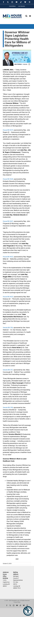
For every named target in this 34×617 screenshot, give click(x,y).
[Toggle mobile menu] (30, 16)
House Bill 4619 (8, 130)
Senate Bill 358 (8, 407)
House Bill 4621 (8, 221)
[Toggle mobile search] (26, 16)
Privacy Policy (17, 602)
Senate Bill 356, (8, 327)
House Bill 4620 (8, 179)
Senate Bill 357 (8, 370)
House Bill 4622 (8, 257)
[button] (28, 611)
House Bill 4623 (8, 297)
